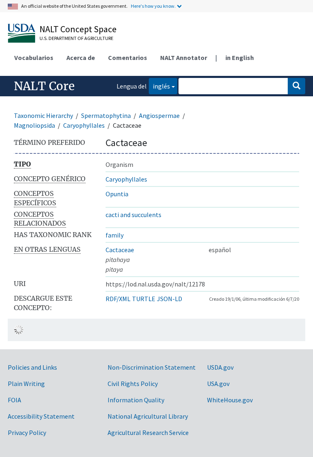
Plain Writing (26, 383)
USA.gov (218, 383)
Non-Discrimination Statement (152, 367)
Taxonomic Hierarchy (43, 115)
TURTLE (143, 299)
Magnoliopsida (34, 125)
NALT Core (44, 86)
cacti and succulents (133, 215)
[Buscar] (296, 86)
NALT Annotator (183, 57)
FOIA (14, 400)
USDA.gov (220, 367)
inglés (159, 86)
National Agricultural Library (148, 416)
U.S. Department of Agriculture (76, 38)
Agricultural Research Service (148, 432)
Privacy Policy (27, 432)
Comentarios (127, 57)
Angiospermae (159, 115)
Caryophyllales (84, 125)
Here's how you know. (153, 6)
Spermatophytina (106, 115)
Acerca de (80, 57)
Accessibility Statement (41, 416)
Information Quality (136, 400)
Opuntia (117, 194)
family (114, 235)
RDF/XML (118, 299)
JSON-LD (169, 299)
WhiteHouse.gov (230, 400)
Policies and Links (32, 367)
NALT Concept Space (78, 29)
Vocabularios (33, 57)
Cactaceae (120, 250)
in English (239, 57)
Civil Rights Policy (133, 383)
